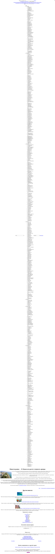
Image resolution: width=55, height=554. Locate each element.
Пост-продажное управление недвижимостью (27, 539)
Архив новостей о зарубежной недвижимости (48, 488)
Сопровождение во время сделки (27, 538)
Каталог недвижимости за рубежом (19, 2)
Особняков (26, 521)
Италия (22, 547)
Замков (27, 519)
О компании (38, 3)
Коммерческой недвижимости (27, 522)
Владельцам (26, 3)
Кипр (39, 547)
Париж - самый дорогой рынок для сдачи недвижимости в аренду (30, 508)
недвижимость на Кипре (22, 485)
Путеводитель (18, 3)
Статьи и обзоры (38, 2)
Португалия (36, 547)
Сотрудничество (22, 3)
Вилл (27, 515)
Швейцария (32, 547)
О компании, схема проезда (24, 1)
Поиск (35, 0)
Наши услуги (26, 2)
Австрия (16, 547)
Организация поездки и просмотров (27, 537)
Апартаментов (27, 514)
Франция (25, 547)
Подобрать (41, 235)
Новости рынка (30, 2)
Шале (27, 518)
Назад (39, 488)
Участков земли (27, 520)
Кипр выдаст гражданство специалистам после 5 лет (30, 495)
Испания (19, 547)
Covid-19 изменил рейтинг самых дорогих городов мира (30, 501)
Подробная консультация (27, 536)
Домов (27, 517)
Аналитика (34, 2)
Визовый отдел (33, 3)
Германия (28, 547)
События (29, 3)
